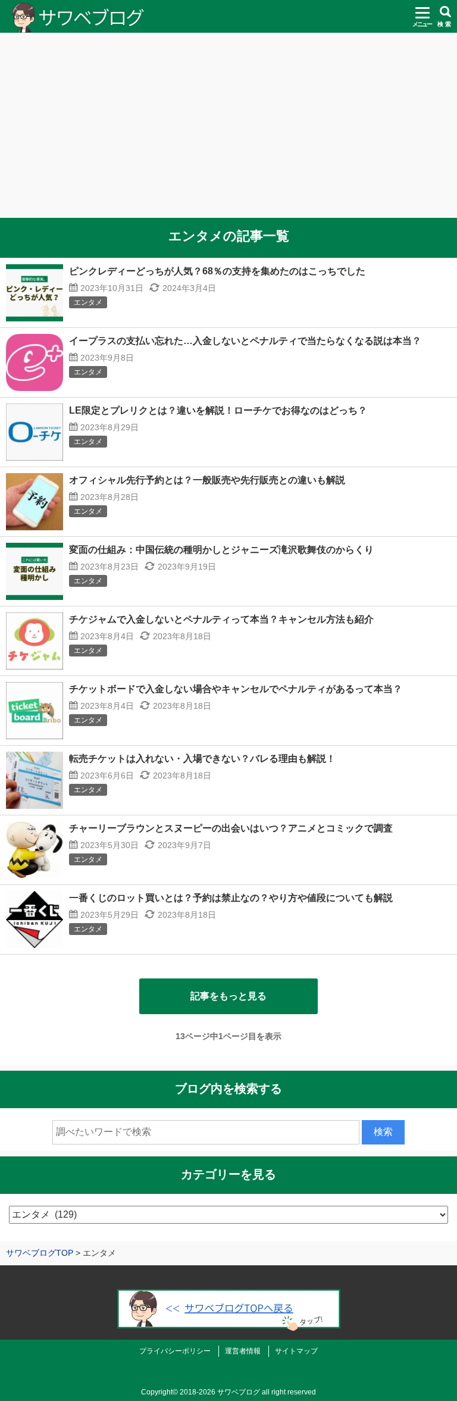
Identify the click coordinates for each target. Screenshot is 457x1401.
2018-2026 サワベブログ (220, 1392)
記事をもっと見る (228, 996)
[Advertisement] (228, 131)
